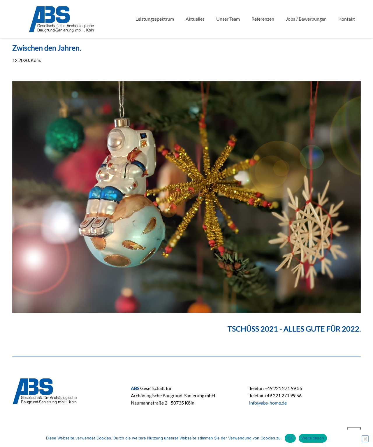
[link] (186, 197)
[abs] (61, 19)
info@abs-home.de (268, 402)
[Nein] (365, 438)
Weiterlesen (313, 438)
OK (290, 438)
